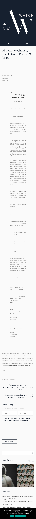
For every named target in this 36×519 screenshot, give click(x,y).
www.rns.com (25, 365)
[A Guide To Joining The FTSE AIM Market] (18, 475)
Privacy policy (20, 516)
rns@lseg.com (13, 365)
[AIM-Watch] (18, 22)
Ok (12, 516)
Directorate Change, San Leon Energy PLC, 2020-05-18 (16, 396)
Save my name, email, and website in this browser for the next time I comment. (17, 419)
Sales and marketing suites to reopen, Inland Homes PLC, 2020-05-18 (20, 387)
